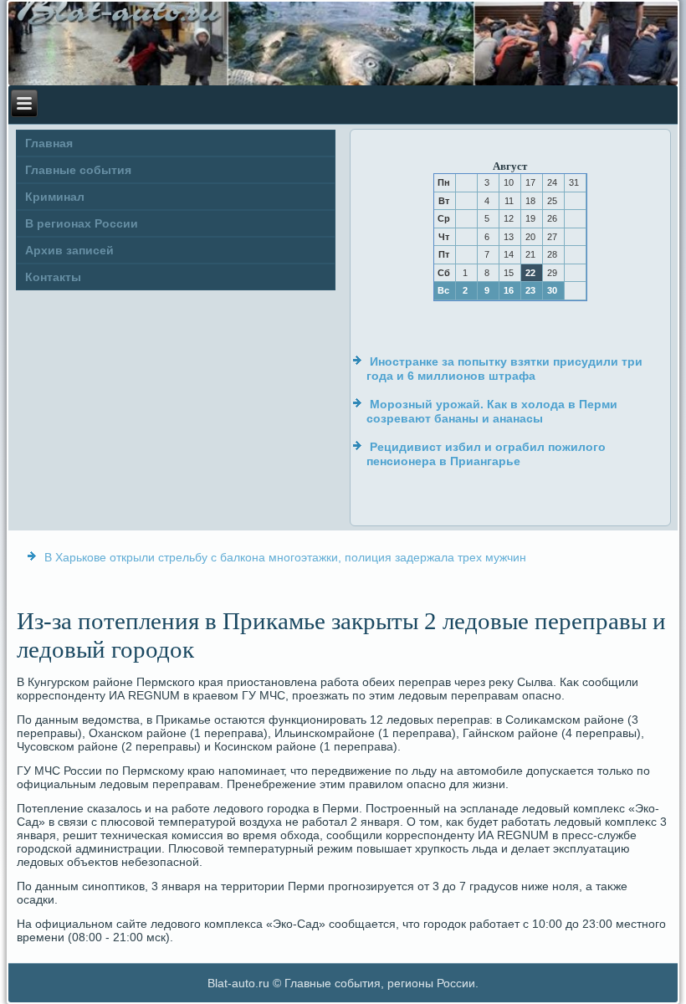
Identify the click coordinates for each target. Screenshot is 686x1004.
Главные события (78, 170)
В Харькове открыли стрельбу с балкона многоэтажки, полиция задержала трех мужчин (285, 557)
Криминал (54, 196)
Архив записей (69, 250)
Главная (49, 143)
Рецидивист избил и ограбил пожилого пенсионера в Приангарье (486, 454)
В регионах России (81, 223)
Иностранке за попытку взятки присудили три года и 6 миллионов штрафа (504, 369)
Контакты (53, 277)
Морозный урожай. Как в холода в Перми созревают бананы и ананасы (491, 411)
